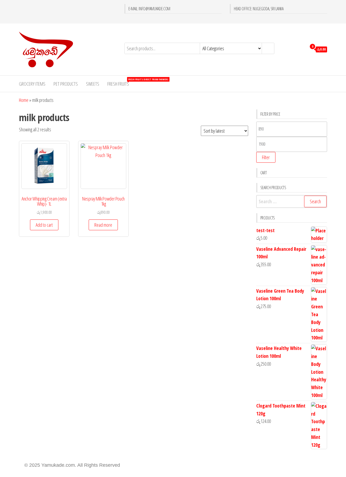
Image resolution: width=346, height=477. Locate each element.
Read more (103, 225)
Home (23, 100)
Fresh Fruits (120, 82)
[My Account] (301, 49)
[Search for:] (291, 201)
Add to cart (44, 225)
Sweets (92, 84)
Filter (266, 157)
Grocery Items (32, 84)
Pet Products (66, 84)
